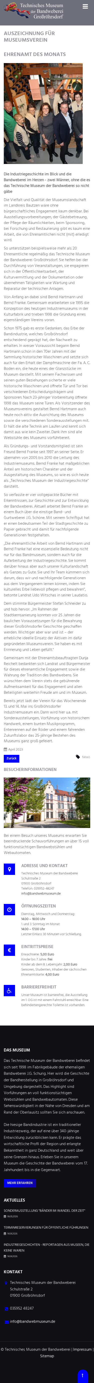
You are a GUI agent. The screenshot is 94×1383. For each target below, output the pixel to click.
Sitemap (47, 1356)
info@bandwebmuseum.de (41, 894)
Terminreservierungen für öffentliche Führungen (46, 1228)
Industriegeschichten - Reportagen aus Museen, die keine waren (46, 1247)
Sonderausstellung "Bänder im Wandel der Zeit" (44, 1211)
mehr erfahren (20, 1183)
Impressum (82, 1349)
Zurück (12, 758)
